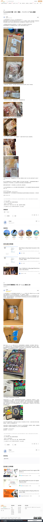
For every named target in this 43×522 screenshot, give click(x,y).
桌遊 (4, 211)
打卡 (8, 204)
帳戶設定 (19, 508)
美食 (37, 3)
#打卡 (30, 507)
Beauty (11, 517)
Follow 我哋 (22, 206)
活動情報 (23, 204)
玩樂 (4, 10)
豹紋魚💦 (14, 237)
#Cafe (35, 507)
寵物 (17, 204)
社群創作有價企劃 (4, 3)
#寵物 (26, 507)
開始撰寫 (40, 1)
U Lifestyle (3, 517)
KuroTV (36, 237)
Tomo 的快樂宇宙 (21, 237)
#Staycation (38, 507)
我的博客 (19, 512)
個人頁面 (19, 507)
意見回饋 (12, 512)
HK (9, 517)
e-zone (19, 517)
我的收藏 (19, 509)
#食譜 (33, 507)
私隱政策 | (13, 518)
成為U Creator (15, 3)
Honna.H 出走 (29, 237)
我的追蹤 (19, 511)
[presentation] (3, 233)
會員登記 (35, 1)
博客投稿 (12, 514)
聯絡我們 (19, 518)
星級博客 (27, 3)
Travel (6, 517)
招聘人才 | (16, 518)
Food (14, 517)
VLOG (35, 3)
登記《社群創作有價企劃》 (14, 436)
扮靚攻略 (20, 204)
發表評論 (6, 458)
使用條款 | (9, 518)
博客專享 (30, 3)
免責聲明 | (6, 518)
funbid (8, 211)
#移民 (26, 508)
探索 (20, 3)
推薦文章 (23, 3)
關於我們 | (2, 518)
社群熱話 (10, 3)
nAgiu (7, 16)
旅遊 (11, 204)
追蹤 (38, 17)
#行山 (28, 507)
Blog (17, 517)
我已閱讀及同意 (35, 520)
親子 (15, 204)
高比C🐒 (6, 237)
